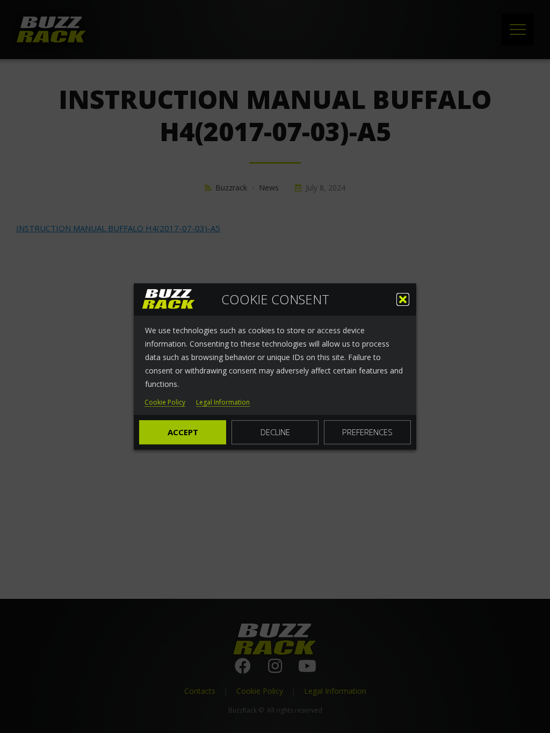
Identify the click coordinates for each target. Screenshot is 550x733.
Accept (183, 432)
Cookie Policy (164, 403)
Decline (275, 432)
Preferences (367, 432)
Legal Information (223, 403)
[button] (402, 299)
